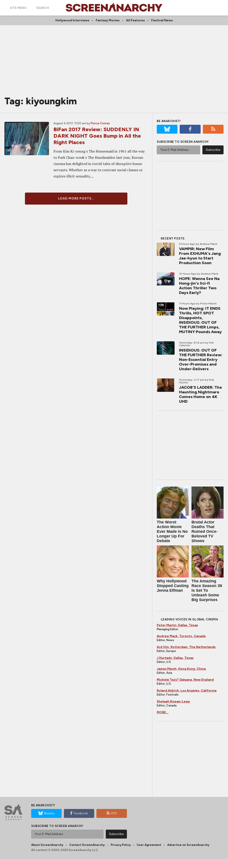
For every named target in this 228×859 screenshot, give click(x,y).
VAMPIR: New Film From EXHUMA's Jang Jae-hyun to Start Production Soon (200, 255)
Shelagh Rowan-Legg (173, 701)
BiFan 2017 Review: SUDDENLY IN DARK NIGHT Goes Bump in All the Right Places (97, 135)
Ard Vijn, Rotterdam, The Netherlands (186, 647)
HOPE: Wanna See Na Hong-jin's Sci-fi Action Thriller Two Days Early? (199, 285)
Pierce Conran (100, 123)
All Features (135, 20)
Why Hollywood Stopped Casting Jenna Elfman (173, 586)
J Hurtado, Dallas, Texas (175, 658)
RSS (114, 813)
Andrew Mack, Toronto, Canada (181, 636)
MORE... (163, 712)
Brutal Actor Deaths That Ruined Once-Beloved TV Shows (204, 531)
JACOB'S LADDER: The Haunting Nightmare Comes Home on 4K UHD (200, 394)
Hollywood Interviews (72, 20)
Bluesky (49, 813)
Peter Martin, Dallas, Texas (177, 625)
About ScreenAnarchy (47, 845)
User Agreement (149, 845)
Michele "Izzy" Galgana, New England (185, 680)
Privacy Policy (121, 845)
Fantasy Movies (108, 20)
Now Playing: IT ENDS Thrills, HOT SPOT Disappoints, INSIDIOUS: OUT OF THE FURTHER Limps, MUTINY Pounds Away (200, 320)
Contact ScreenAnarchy (87, 845)
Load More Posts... (76, 198)
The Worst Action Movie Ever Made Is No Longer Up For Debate (172, 531)
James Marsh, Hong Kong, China (181, 669)
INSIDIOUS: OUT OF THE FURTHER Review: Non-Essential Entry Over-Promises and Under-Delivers (200, 359)
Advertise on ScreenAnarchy (188, 845)
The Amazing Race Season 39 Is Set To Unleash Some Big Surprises (206, 590)
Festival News (162, 20)
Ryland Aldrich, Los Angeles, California (186, 690)
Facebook (81, 813)
